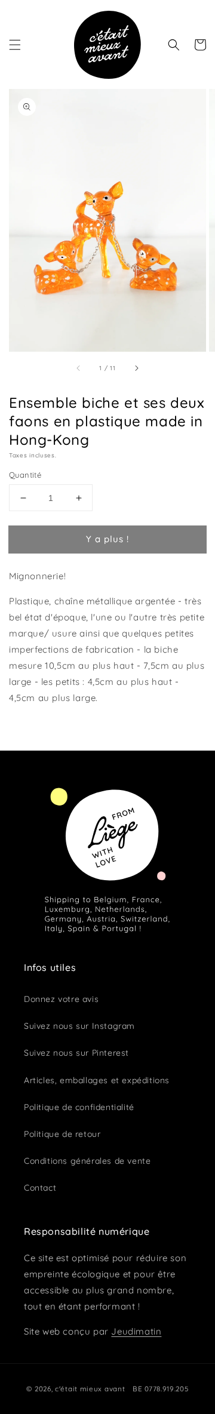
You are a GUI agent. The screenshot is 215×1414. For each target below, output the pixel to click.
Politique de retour (62, 1134)
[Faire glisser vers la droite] (136, 368)
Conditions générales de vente (87, 1160)
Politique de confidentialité (79, 1107)
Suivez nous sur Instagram (79, 1025)
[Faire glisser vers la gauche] (79, 368)
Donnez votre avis (61, 999)
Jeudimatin (136, 1331)
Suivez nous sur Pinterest (76, 1052)
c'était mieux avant (90, 1388)
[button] (15, 45)
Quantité (25, 474)
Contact (40, 1187)
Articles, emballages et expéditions (97, 1080)
